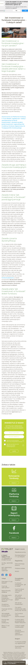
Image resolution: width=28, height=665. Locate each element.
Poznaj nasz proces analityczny (5, 621)
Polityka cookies (20, 568)
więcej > (14, 483)
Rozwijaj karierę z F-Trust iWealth (20, 556)
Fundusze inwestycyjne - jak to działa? (20, 584)
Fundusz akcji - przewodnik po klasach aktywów (20, 621)
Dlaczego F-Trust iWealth (7, 582)
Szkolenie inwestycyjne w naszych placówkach (19, 633)
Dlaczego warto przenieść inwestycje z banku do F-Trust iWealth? (7, 598)
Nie (16, 10)
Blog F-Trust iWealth (5, 626)
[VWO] (5, 10)
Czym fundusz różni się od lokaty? (19, 590)
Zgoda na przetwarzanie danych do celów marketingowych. (15, 445)
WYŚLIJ (14, 451)
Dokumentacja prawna (19, 564)
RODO (17, 571)
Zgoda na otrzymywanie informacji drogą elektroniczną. (15, 441)
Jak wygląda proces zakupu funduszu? (6, 615)
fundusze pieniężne (8, 278)
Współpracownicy (20, 552)
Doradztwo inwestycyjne (6, 605)
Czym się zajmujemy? (5, 586)
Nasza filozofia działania (6, 591)
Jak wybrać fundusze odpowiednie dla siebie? (20, 597)
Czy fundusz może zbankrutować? (20, 615)
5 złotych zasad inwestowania (19, 626)
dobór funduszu (9, 293)
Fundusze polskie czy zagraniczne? (20, 642)
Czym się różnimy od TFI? (7, 609)
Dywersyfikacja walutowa (19, 647)
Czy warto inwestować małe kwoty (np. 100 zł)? (20, 609)
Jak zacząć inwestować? (19, 603)
